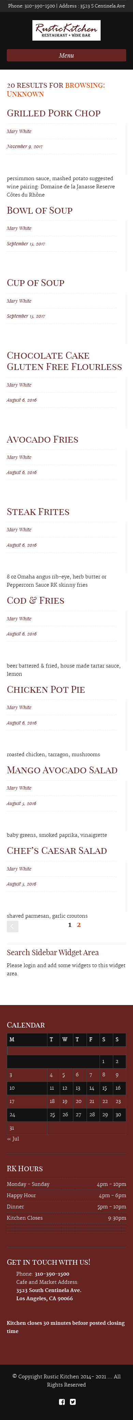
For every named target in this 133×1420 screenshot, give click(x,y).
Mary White (19, 131)
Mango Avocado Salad (62, 770)
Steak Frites (38, 511)
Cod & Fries (35, 600)
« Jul (13, 1139)
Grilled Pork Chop (54, 113)
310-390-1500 (39, 6)
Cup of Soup (35, 282)
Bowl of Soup (40, 210)
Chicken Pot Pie (46, 689)
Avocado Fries (42, 439)
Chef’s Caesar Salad (57, 850)
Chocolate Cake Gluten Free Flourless (64, 361)
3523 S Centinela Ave (102, 6)
